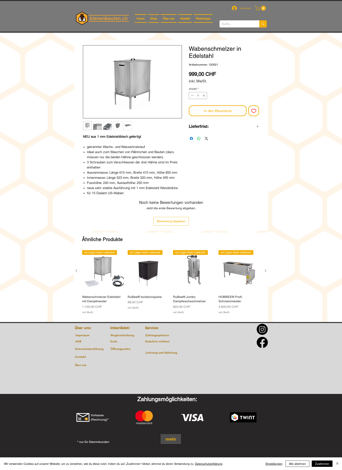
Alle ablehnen (297, 464)
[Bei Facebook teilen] (191, 138)
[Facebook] (262, 342)
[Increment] (204, 95)
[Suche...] (263, 23)
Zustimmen (322, 464)
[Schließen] (337, 464)
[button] (261, 8)
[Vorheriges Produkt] (76, 270)
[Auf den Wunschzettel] (253, 110)
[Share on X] (206, 138)
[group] (171, 284)
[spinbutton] (198, 95)
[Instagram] (262, 329)
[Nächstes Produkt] (265, 270)
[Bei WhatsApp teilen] (199, 138)
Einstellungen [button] (274, 464)
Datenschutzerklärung (208, 464)
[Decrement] (191, 95)
